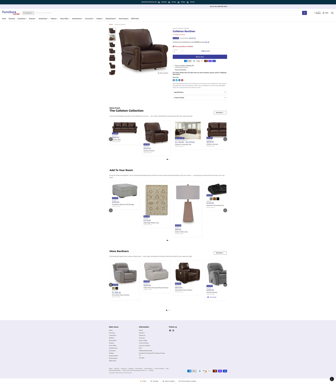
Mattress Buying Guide (145, 350)
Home (4, 19)
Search (141, 330)
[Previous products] (111, 139)
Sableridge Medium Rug (151, 223)
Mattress (54, 19)
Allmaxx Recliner (211, 292)
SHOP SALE (135, 19)
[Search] (304, 13)
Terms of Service (144, 343)
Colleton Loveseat (212, 144)
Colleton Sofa (116, 140)
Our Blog (141, 358)
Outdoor (99, 19)
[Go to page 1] (167, 159)
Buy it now (200, 57)
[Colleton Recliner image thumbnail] (112, 31)
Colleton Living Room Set (183, 145)
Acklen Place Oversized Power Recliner (156, 288)
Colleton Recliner (149, 151)
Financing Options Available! (183, 46)
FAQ (140, 348)
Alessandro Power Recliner (183, 290)
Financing (12, 19)
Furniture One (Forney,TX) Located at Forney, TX (134, 370)
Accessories (89, 19)
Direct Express (123, 19)
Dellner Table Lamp (181, 232)
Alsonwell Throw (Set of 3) (215, 205)
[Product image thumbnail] (112, 38)
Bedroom (32, 19)
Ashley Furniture (180, 35)
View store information (180, 69)
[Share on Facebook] (174, 80)
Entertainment (77, 19)
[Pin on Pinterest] (182, 80)
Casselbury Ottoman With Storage (123, 204)
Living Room (22, 19)
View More (219, 112)
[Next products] (225, 139)
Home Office (64, 19)
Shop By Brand (111, 19)
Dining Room (43, 19)
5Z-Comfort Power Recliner (121, 295)
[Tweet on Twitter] (177, 80)
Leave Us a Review (144, 345)
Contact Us (142, 335)
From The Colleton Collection (181, 28)
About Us (141, 333)
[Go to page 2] (168, 159)
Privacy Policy (143, 340)
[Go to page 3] (169, 310)
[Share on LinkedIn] (179, 80)
